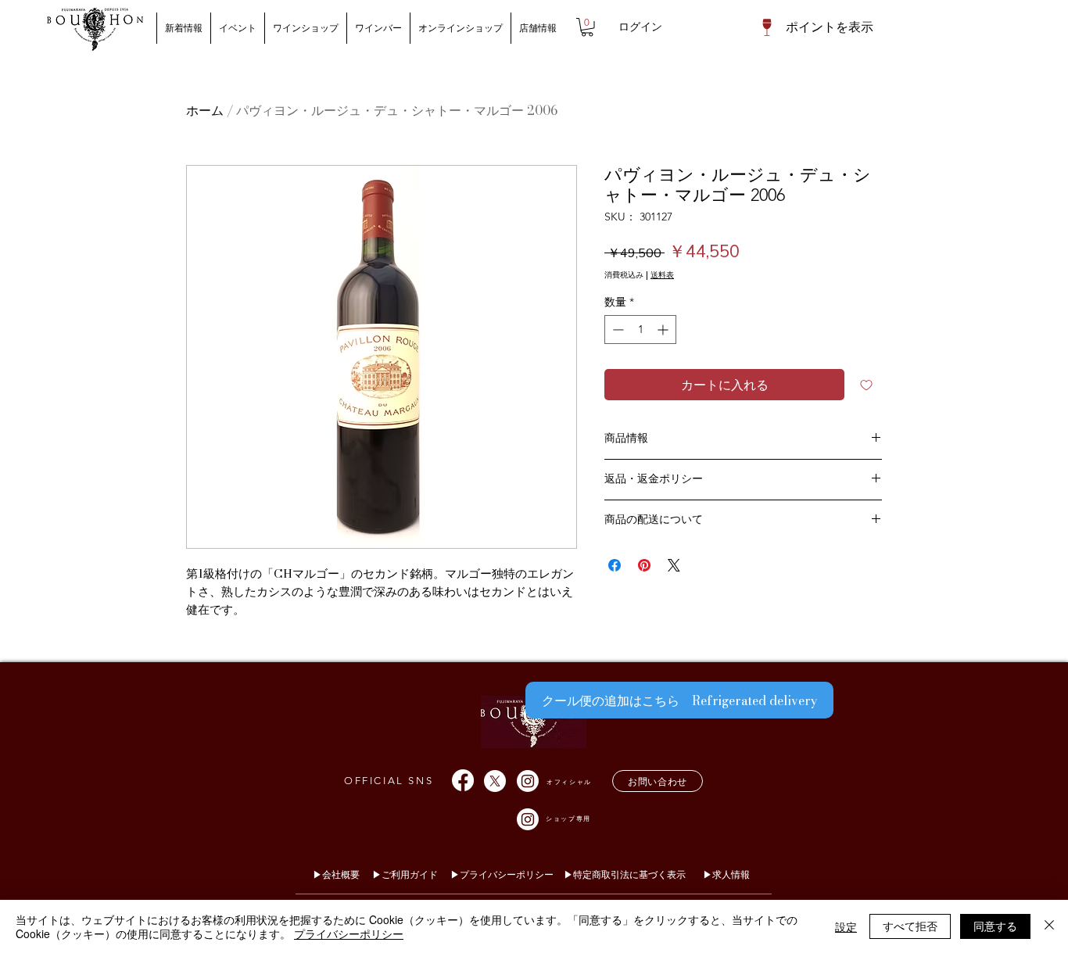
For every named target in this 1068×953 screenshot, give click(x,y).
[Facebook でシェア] (614, 565)
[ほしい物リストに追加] (866, 384)
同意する (995, 925)
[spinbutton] (640, 329)
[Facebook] (463, 780)
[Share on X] (674, 565)
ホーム (205, 110)
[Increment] (664, 329)
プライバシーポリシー (348, 933)
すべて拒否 (910, 925)
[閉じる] (1049, 926)
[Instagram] (528, 781)
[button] (587, 27)
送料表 (662, 275)
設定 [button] (846, 926)
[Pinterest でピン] (644, 565)
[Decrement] (616, 329)
